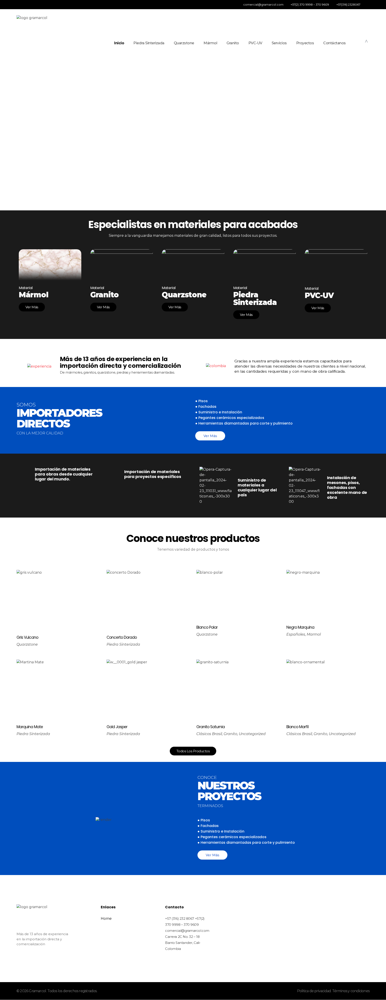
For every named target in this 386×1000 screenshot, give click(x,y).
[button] (7, 143)
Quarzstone (27, 644)
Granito (230, 734)
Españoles (295, 634)
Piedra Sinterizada (123, 644)
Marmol (314, 634)
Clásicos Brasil (209, 734)
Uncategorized (252, 734)
